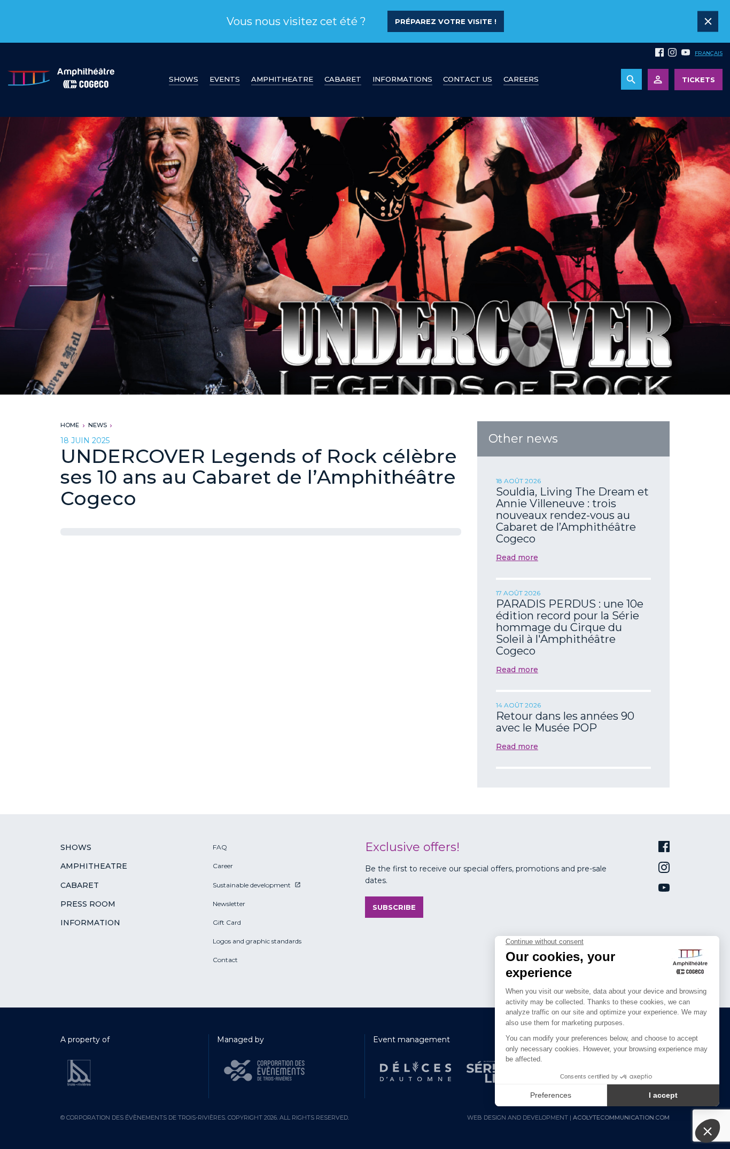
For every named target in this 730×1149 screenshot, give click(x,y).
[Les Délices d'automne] (415, 1071)
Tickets (698, 79)
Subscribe (394, 907)
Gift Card (227, 922)
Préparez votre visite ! (445, 21)
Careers (521, 79)
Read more (517, 557)
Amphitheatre (282, 79)
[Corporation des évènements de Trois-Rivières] (264, 1070)
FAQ (220, 847)
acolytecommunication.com (621, 1117)
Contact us (467, 79)
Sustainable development (252, 885)
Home (69, 425)
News (97, 425)
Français (709, 53)
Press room (87, 904)
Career (223, 866)
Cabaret (342, 79)
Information (90, 922)
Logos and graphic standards (257, 941)
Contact (225, 960)
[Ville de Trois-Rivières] (79, 1073)
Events (224, 79)
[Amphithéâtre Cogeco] (60, 80)
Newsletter (229, 904)
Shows (183, 79)
